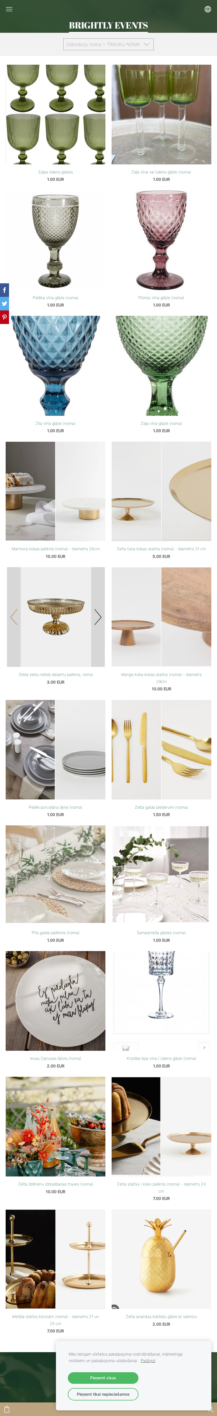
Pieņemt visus (103, 1377)
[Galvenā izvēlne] (9, 9)
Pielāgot (148, 1360)
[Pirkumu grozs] (7, 1409)
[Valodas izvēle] (208, 9)
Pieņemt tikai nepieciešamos (103, 1394)
